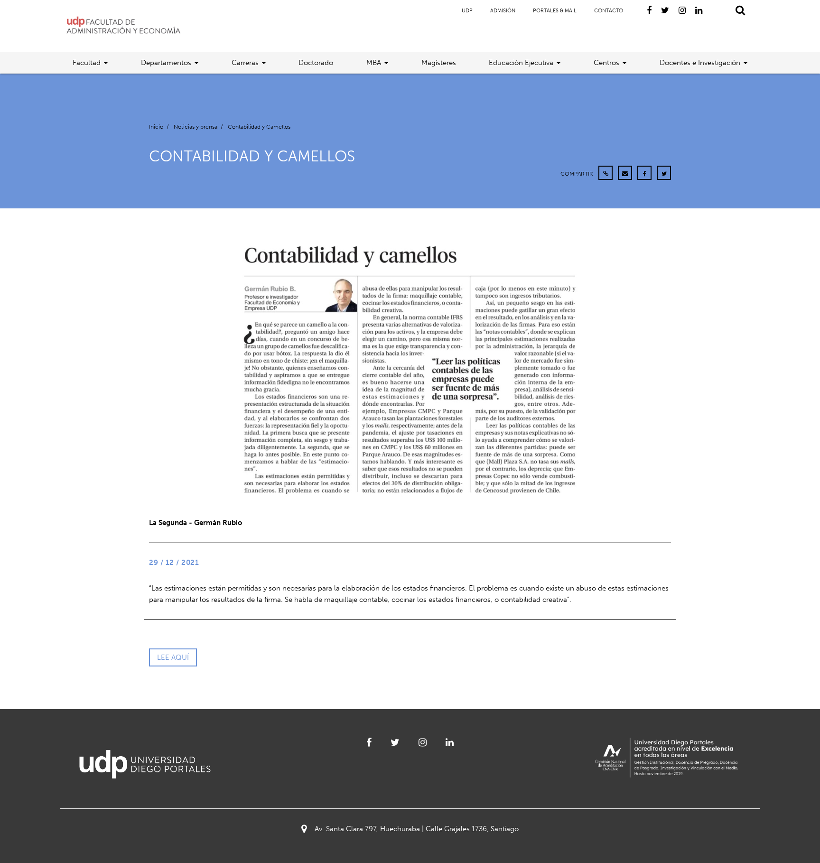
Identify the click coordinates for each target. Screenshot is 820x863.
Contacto (608, 11)
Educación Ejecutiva (521, 62)
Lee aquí (173, 657)
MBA (373, 62)
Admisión (502, 11)
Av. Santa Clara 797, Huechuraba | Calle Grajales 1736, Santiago (417, 829)
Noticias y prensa (195, 126)
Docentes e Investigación (700, 62)
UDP (467, 11)
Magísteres (438, 62)
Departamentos (166, 62)
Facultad (87, 62)
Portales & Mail (555, 11)
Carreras (245, 62)
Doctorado (315, 62)
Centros (606, 62)
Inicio (156, 126)
